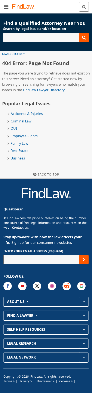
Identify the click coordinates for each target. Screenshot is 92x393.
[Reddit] (66, 286)
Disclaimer (45, 381)
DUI (14, 128)
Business (18, 158)
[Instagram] (52, 286)
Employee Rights (24, 136)
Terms (8, 381)
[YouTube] (22, 286)
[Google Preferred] (81, 286)
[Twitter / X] (37, 286)
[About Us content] (83, 301)
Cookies (65, 381)
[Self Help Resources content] (83, 329)
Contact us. (20, 227)
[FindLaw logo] (24, 7)
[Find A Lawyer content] (83, 315)
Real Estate (19, 151)
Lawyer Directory (13, 53)
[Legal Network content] (83, 357)
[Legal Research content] (83, 343)
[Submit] (84, 259)
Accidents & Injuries (27, 114)
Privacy (24, 381)
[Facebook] (7, 286)
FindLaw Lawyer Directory (43, 90)
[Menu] (6, 6)
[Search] (84, 7)
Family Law (19, 143)
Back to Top (48, 174)
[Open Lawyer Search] (46, 37)
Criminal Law (21, 121)
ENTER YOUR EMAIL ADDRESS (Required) (33, 251)
